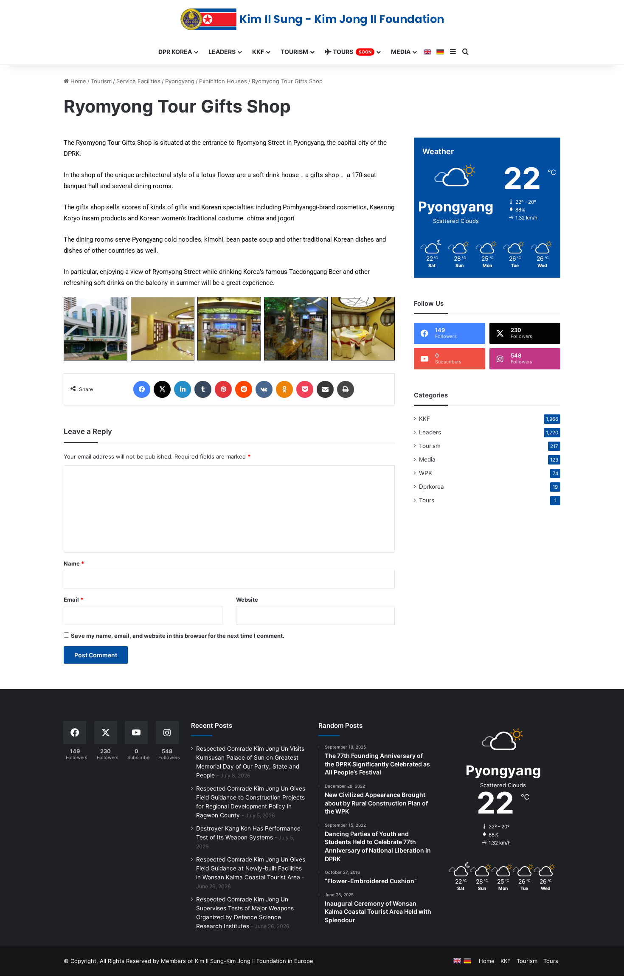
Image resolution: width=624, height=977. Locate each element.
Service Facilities (138, 81)
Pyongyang (179, 81)
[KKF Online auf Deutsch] (440, 52)
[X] (162, 389)
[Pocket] (304, 389)
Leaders (430, 432)
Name (74, 563)
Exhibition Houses (223, 81)
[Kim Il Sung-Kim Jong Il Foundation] (312, 19)
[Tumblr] (202, 389)
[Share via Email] (325, 389)
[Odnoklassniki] (284, 389)
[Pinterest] (223, 389)
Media (427, 459)
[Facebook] (141, 389)
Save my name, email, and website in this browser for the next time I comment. (177, 635)
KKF (424, 418)
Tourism (101, 81)
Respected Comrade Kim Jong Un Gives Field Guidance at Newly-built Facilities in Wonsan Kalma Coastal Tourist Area (250, 868)
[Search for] (465, 52)
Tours (426, 500)
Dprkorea (431, 486)
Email (73, 599)
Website (247, 599)
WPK (425, 473)
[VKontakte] (264, 389)
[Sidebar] (453, 52)
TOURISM (294, 51)
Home (77, 81)
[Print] (345, 389)
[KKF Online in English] (427, 52)
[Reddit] (243, 389)
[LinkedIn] (182, 389)
